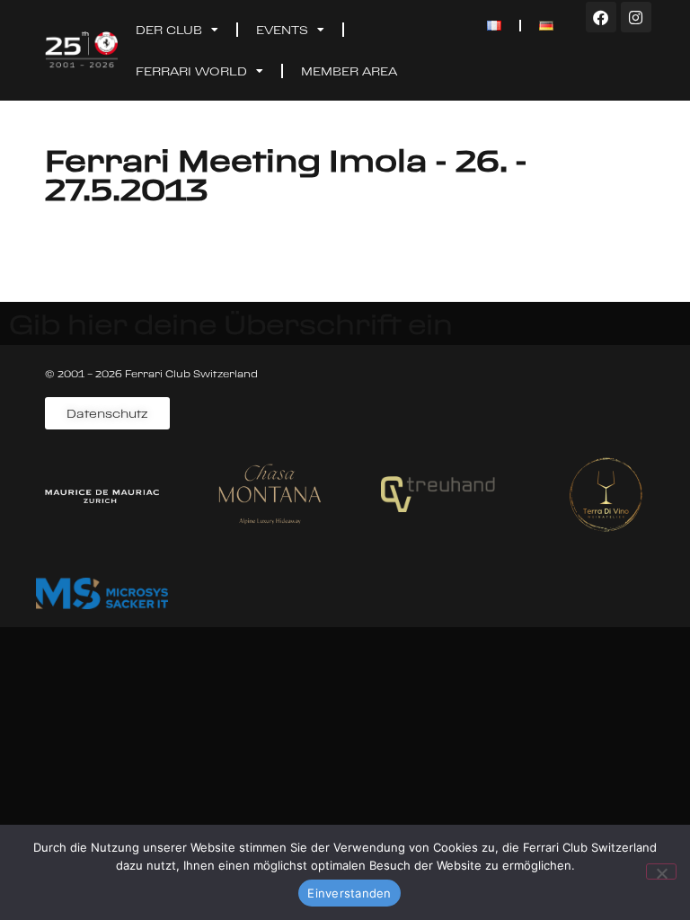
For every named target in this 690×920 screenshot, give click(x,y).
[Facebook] (601, 17)
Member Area (349, 71)
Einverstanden (349, 893)
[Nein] (661, 871)
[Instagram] (636, 17)
